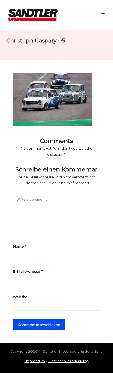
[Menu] (104, 14)
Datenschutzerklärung (68, 361)
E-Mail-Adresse (28, 271)
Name (19, 246)
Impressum (35, 361)
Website (20, 297)
